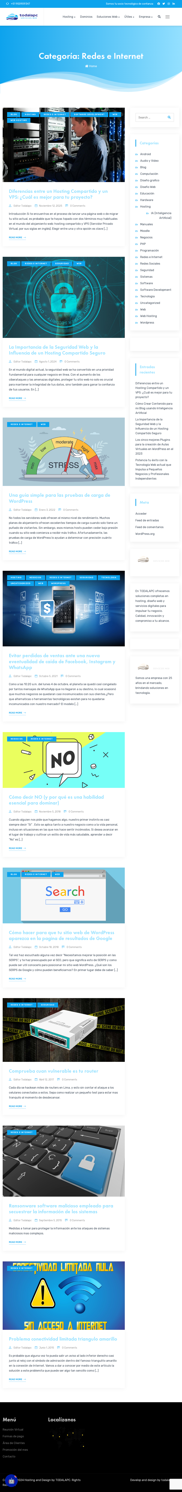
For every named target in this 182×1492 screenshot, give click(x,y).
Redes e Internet (55, 114)
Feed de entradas (147, 520)
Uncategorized (20, 583)
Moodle (145, 231)
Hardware (146, 200)
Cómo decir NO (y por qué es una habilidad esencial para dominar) (56, 800)
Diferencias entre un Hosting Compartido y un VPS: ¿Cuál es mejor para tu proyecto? (58, 194)
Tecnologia (108, 577)
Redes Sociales (150, 263)
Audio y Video (149, 160)
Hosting (68, 16)
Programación (149, 250)
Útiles (128, 16)
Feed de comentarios (149, 527)
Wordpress (58, 583)
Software (146, 283)
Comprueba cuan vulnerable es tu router (53, 1071)
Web (115, 114)
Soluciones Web (107, 16)
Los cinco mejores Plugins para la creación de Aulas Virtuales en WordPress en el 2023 (154, 446)
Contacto (9, 1456)
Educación (147, 193)
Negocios (36, 577)
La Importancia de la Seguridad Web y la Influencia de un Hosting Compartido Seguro (57, 350)
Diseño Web (148, 187)
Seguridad (62, 263)
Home (93, 66)
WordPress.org (145, 534)
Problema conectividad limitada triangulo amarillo (63, 1339)
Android (145, 154)
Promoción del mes (15, 1449)
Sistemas (146, 276)
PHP (143, 244)
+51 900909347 (20, 3)
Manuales (146, 224)
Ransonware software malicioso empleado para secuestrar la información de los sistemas (61, 1209)
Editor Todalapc (22, 205)
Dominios (86, 16)
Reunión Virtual (13, 1429)
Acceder (141, 513)
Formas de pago (13, 1436)
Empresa (144, 16)
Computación (149, 173)
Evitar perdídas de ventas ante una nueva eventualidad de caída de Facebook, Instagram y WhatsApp (62, 661)
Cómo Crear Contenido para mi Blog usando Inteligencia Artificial (154, 408)
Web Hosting (19, 120)
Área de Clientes (14, 1443)
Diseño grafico (149, 180)
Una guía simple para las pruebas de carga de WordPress (59, 498)
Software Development (89, 114)
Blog (14, 114)
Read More (15, 237)
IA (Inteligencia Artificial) (161, 215)
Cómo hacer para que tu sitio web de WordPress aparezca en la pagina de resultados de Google (61, 935)
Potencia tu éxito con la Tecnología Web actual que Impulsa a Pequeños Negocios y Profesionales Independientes (153, 469)
